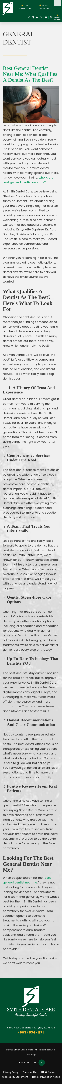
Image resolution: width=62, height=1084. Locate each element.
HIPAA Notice (48, 1072)
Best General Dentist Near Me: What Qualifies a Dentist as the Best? (30, 74)
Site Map (31, 1054)
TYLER (26, 5)
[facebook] (29, 17)
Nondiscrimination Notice (46, 1076)
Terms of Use (29, 1072)
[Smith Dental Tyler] (7, 8)
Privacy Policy (10, 1072)
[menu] (57, 3)
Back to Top (28, 1062)
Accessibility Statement (15, 1076)
